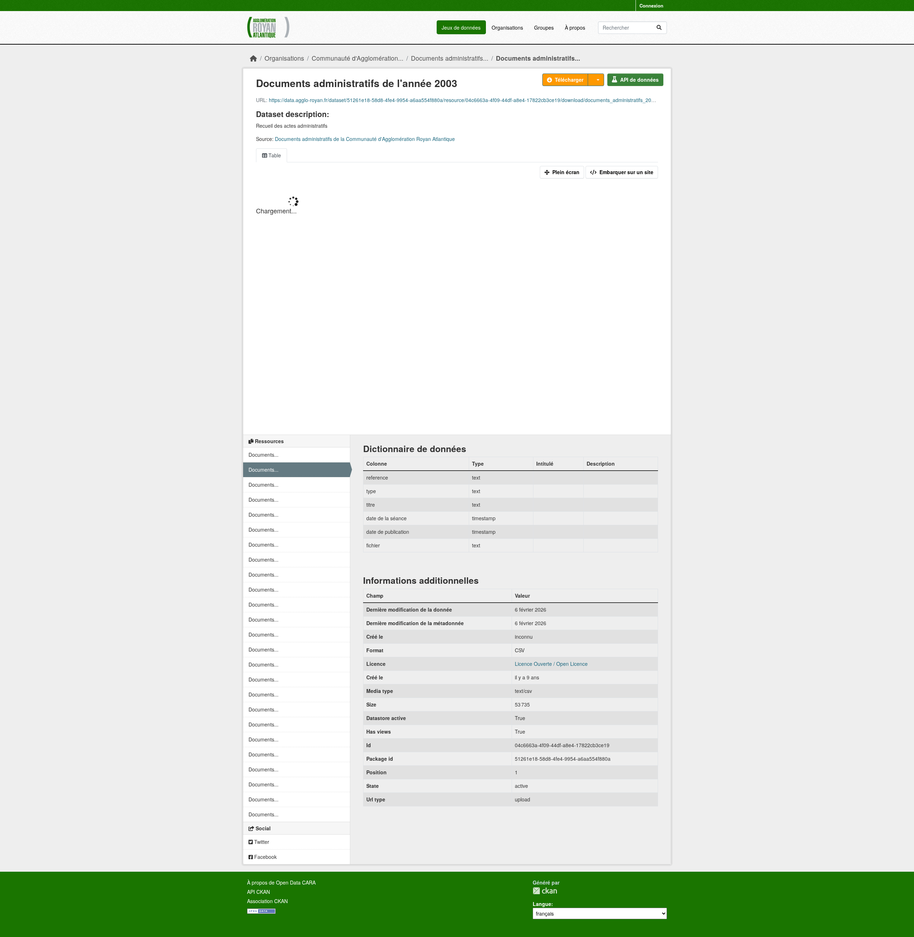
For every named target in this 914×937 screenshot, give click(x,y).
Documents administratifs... (449, 58)
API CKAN (258, 891)
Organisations (507, 27)
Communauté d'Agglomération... (357, 58)
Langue (542, 903)
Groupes (544, 27)
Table (274, 155)
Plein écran (565, 172)
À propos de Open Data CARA (281, 882)
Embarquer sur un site (626, 172)
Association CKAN (267, 901)
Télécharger (569, 79)
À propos (575, 27)
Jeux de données (461, 27)
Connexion (651, 5)
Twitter (261, 841)
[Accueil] (253, 58)
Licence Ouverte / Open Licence (551, 663)
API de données (639, 79)
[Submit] (659, 27)
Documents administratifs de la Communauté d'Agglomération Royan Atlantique (365, 138)
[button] (596, 80)
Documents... (263, 454)
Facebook (265, 856)
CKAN (545, 891)
